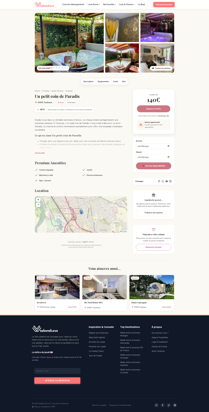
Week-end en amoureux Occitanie (130, 371)
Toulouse (68, 91)
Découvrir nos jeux (154, 247)
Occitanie (45, 91)
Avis (124, 81)
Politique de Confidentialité (120, 405)
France (37, 91)
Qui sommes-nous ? (160, 333)
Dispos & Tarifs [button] (153, 109)
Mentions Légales (99, 405)
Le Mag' (141, 4)
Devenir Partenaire (164, 5)
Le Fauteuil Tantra (96, 351)
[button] (81, 212)
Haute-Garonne (57, 91)
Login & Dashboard (160, 342)
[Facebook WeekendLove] (162, 405)
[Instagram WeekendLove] (156, 405)
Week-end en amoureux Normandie (130, 341)
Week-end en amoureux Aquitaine (130, 363)
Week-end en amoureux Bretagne (130, 334)
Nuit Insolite (108, 4)
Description (88, 81)
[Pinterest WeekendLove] (175, 405)
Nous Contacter (158, 351)
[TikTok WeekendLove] (169, 405)
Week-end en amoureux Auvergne (130, 356)
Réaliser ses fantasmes (98, 333)
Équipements (103, 81)
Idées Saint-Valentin (97, 337)
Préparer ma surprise (154, 213)
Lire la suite (40, 153)
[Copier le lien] (170, 181)
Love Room (93, 4)
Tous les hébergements (73, 4)
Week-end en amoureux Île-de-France (132, 349)
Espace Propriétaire (160, 337)
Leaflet (124, 231)
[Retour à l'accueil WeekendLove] (57, 329)
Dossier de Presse (159, 346)
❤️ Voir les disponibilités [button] (153, 166)
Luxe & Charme (126, 4)
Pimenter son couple (97, 346)
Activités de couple (97, 342)
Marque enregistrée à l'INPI (44, 407)
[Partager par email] (166, 181)
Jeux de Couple (95, 355)
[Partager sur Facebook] (159, 181)
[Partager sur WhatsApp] (163, 181)
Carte (115, 81)
